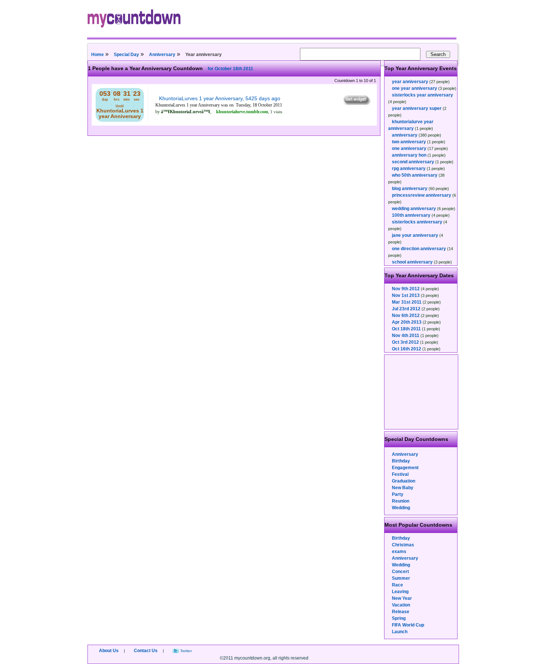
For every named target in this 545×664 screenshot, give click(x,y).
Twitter (186, 651)
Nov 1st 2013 (406, 295)
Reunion (400, 501)
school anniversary (412, 262)
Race (397, 585)
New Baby (402, 487)
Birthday (401, 461)
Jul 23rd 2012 (406, 308)
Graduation (403, 481)
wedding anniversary (414, 208)
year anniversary (410, 81)
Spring (399, 618)
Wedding (401, 507)
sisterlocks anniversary (417, 222)
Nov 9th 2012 (406, 288)
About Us (109, 650)
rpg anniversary (409, 168)
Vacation (401, 605)
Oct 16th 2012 (406, 348)
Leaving (400, 591)
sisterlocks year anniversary (422, 95)
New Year (402, 598)
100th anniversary (411, 215)
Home (97, 54)
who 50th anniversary (414, 175)
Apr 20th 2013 (407, 322)
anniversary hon (409, 155)
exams (399, 551)
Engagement (405, 467)
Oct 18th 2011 (406, 328)
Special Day (126, 54)
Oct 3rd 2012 (405, 342)
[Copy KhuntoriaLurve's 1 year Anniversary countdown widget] (356, 103)
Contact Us (146, 650)
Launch (399, 631)
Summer (401, 578)
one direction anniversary (419, 248)
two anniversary (409, 141)
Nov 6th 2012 (406, 315)
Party (397, 494)
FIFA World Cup (408, 625)
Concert (400, 571)
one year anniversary (414, 88)
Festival (400, 474)
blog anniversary (409, 188)
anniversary (404, 135)
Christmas (403, 544)
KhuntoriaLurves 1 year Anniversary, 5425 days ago (219, 98)
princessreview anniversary (421, 195)
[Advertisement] (421, 392)
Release (400, 611)
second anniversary (413, 161)
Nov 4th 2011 (405, 335)
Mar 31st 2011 (407, 302)
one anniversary (409, 148)
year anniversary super (417, 108)
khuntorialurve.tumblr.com (242, 111)
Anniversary (162, 54)
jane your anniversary (415, 235)
